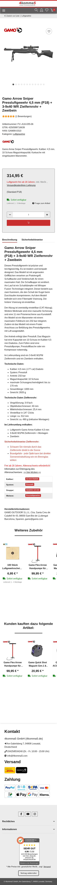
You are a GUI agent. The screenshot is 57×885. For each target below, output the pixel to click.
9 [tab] (35, 84)
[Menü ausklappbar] (2, 11)
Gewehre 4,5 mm (32, 490)
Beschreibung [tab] (9, 240)
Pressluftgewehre (33, 495)
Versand (47, 866)
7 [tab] (30, 84)
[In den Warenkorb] (4, 24)
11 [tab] (41, 84)
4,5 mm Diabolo (32, 479)
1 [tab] (13, 84)
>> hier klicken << (32, 472)
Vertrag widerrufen (28, 873)
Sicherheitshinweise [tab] (32, 240)
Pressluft (29, 484)
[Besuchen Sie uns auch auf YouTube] (28, 814)
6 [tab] (27, 84)
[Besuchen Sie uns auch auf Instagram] (35, 814)
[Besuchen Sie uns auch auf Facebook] (21, 814)
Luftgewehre (19, 134)
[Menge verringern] (10, 214)
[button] (36, 10)
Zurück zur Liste (12, 16)
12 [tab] (44, 84)
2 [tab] (16, 84)
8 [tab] (32, 84)
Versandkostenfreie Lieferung (21, 185)
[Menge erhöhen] (47, 214)
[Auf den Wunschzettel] (49, 31)
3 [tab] (19, 84)
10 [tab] (38, 84)
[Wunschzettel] (46, 10)
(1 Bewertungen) (23, 116)
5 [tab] (24, 84)
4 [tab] (21, 84)
